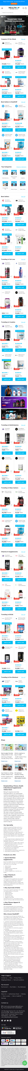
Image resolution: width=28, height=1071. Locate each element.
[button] (23, 8)
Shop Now (14, 3)
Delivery (23, 994)
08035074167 (11, 1008)
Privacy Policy (18, 978)
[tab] (11, 34)
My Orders (13, 987)
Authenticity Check (14, 994)
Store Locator (6, 996)
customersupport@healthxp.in (15, 1006)
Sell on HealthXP (16, 996)
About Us (3, 994)
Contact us (4, 978)
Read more (4, 761)
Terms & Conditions (18, 980)
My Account (4, 987)
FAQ (10, 978)
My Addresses (22, 987)
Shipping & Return (6, 980)
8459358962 (18, 1008)
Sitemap (3, 998)
